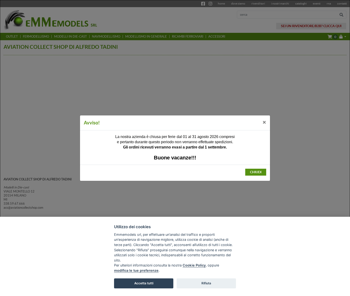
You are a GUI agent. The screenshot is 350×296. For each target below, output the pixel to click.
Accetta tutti (143, 283)
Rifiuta (206, 283)
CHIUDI (255, 172)
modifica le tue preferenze (136, 270)
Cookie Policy (194, 265)
